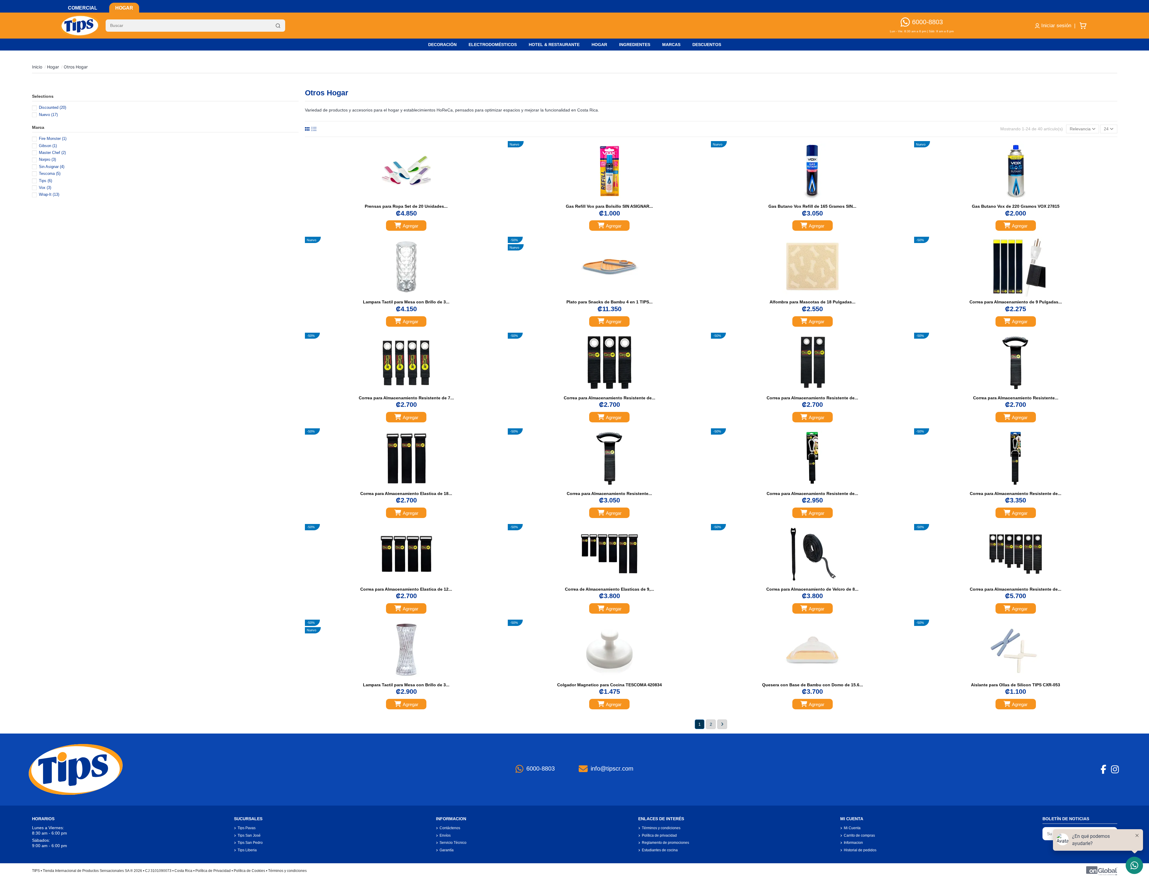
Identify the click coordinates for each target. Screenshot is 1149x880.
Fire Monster (52, 138)
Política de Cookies (249, 871)
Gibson (48, 145)
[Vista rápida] (412, 199)
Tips (45, 180)
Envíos (445, 835)
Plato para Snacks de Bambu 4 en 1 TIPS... (609, 302)
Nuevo (48, 114)
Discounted (52, 107)
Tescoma (49, 173)
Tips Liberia (247, 850)
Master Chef (52, 152)
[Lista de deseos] (399, 199)
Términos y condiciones (661, 828)
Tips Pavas (247, 828)
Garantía (447, 850)
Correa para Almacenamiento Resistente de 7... (406, 397)
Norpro (47, 159)
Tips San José (249, 835)
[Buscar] (278, 25)
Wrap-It (49, 194)
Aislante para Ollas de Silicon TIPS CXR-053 (1015, 684)
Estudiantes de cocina (660, 850)
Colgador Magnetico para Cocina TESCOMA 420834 (609, 684)
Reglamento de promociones (665, 843)
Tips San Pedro (250, 843)
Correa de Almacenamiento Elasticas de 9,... (609, 589)
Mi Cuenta (852, 828)
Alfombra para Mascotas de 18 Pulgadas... (812, 302)
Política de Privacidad (213, 871)
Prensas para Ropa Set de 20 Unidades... (406, 206)
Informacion (853, 843)
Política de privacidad (659, 835)
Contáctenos (450, 828)
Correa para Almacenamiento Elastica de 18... (406, 493)
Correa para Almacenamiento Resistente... (1015, 397)
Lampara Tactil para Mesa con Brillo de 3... (406, 302)
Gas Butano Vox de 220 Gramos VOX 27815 (1016, 206)
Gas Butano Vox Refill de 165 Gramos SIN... (812, 206)
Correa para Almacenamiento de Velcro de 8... (812, 589)
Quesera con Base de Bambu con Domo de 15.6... (812, 684)
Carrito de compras (859, 835)
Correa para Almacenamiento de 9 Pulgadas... (1015, 302)
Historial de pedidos (860, 850)
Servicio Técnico (453, 843)
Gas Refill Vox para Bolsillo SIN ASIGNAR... (609, 206)
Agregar (410, 225)
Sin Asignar (51, 166)
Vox (45, 187)
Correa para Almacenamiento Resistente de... (609, 397)
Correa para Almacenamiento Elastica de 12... (406, 589)
